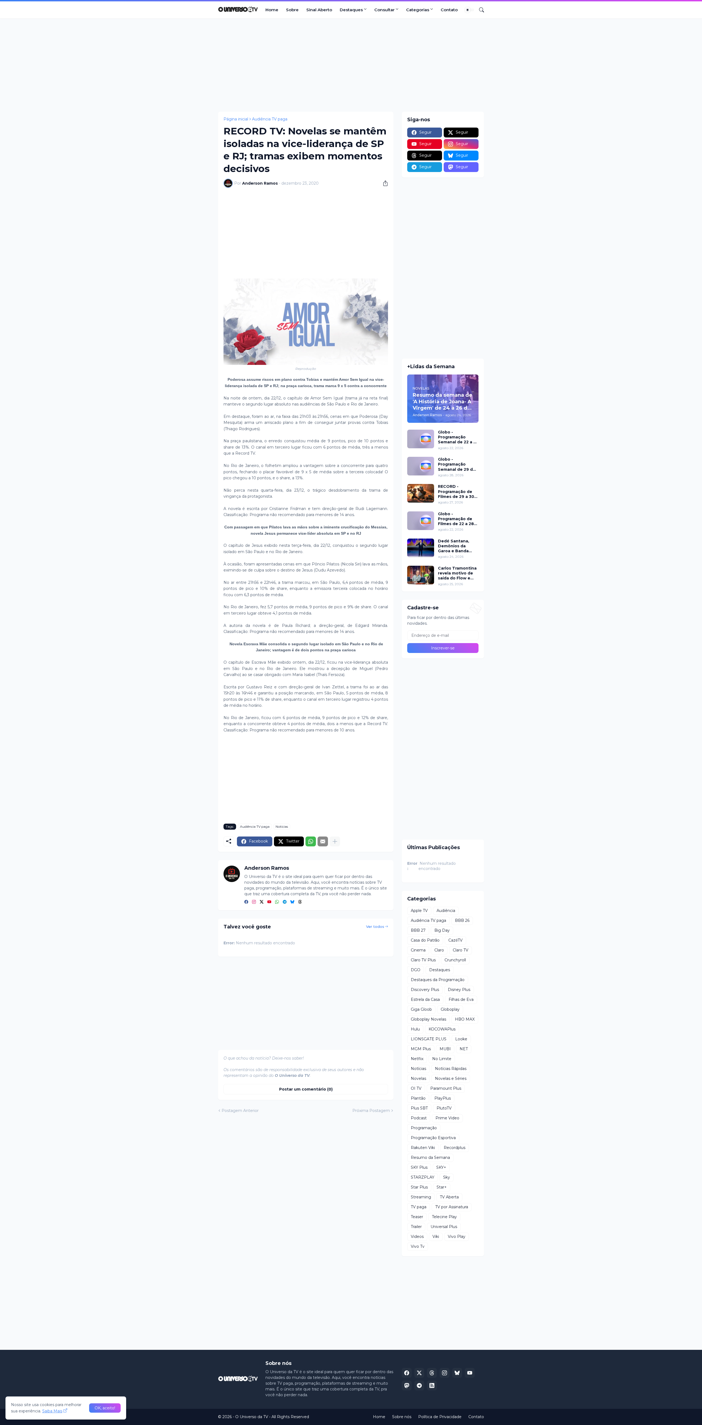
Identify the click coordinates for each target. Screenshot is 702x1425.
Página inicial (235, 119)
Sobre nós (401, 1416)
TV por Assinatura (451, 1206)
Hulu (415, 1029)
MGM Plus (421, 1048)
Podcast (419, 1118)
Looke (461, 1039)
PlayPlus (442, 1098)
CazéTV (455, 940)
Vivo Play (456, 1236)
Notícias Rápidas (450, 1068)
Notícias (282, 826)
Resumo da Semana (430, 1157)
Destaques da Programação (438, 979)
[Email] (323, 841)
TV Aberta (449, 1197)
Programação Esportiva (433, 1137)
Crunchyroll (455, 959)
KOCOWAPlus (442, 1029)
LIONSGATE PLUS (428, 1039)
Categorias (417, 9)
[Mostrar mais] (335, 841)
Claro (439, 950)
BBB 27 (418, 930)
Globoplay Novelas (428, 1019)
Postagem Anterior (240, 1110)
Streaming (421, 1197)
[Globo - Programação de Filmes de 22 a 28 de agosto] (420, 520)
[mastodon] (407, 1385)
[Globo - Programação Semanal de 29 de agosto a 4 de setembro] (420, 466)
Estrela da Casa (425, 999)
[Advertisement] (351, 65)
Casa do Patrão (425, 940)
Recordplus (454, 1147)
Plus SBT (419, 1108)
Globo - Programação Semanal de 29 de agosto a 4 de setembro (456, 464)
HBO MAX (465, 1019)
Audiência (446, 910)
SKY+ (441, 1167)
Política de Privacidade (440, 1416)
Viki (435, 1236)
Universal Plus (444, 1226)
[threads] (300, 902)
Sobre (292, 9)
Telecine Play (444, 1216)
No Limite (441, 1058)
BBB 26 (462, 920)
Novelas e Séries (450, 1078)
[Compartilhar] (383, 183)
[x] (419, 1373)
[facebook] (246, 902)
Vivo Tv (417, 1246)
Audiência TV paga (269, 119)
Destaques (351, 9)
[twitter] (262, 902)
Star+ (442, 1187)
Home (271, 9)
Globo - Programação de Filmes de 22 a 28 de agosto (456, 518)
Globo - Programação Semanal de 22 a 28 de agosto (458, 437)
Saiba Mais (52, 1411)
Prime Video (447, 1118)
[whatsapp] (277, 902)
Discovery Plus (425, 989)
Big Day (442, 930)
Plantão (418, 1098)
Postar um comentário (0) (306, 1089)
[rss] (432, 1385)
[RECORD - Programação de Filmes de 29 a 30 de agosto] (420, 493)
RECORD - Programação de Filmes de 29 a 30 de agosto (456, 491)
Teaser (417, 1216)
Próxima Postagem (371, 1110)
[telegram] (285, 902)
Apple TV (419, 910)
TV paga (418, 1206)
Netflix (417, 1058)
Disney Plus (459, 989)
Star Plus (419, 1187)
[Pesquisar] (479, 10)
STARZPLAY (422, 1177)
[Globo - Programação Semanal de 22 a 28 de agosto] (420, 439)
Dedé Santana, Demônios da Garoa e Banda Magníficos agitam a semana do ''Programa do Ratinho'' (457, 546)
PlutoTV (444, 1108)
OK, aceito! (105, 1408)
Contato (449, 9)
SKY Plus (419, 1167)
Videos (417, 1236)
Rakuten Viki (423, 1147)
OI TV (416, 1088)
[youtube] (269, 902)
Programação (424, 1127)
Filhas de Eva (461, 999)
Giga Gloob (421, 1009)
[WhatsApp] (310, 841)
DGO (415, 969)
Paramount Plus (445, 1088)
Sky (446, 1177)
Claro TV (460, 950)
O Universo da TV (251, 1416)
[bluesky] (292, 902)
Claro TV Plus (423, 959)
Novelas (418, 1078)
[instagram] (254, 902)
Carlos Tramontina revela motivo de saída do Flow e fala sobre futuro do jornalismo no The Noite (457, 573)
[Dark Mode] (469, 10)
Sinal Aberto (319, 9)
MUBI (445, 1048)
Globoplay (450, 1009)
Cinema (418, 950)
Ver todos (375, 926)
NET (464, 1048)
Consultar (384, 9)
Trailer (416, 1226)
